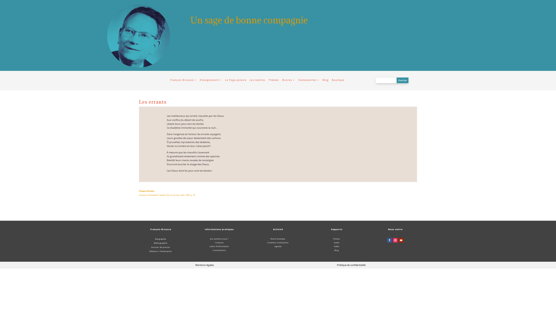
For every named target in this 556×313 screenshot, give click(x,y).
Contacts (219, 242)
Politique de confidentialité (351, 265)
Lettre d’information (219, 246)
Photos (336, 239)
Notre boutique (278, 239)
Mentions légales (204, 265)
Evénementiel (307, 80)
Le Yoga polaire (235, 80)
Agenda (278, 246)
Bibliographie (160, 243)
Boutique (338, 80)
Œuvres (287, 80)
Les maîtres (257, 80)
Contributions (219, 250)
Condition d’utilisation (278, 242)
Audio (337, 242)
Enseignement (209, 80)
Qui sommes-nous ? (219, 239)
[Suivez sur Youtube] (401, 240)
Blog (325, 80)
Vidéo (336, 246)
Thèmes (273, 80)
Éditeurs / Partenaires (160, 251)
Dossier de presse (160, 247)
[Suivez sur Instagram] (395, 240)
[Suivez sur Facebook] (389, 240)
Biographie (160, 239)
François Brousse (182, 80)
